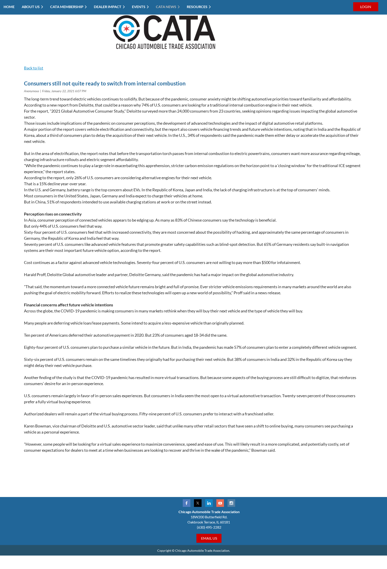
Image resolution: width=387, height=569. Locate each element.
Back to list (33, 67)
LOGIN (365, 6)
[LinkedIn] (209, 503)
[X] (198, 503)
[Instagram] (231, 503)
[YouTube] (220, 503)
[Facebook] (186, 503)
